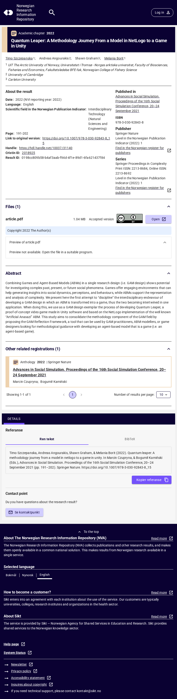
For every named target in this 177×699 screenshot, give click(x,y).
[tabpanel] (88, 460)
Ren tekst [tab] (47, 439)
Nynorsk (28, 575)
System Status (15, 653)
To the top (91, 532)
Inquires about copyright (29, 684)
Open (156, 219)
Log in (159, 12)
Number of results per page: (134, 394)
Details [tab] (14, 419)
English (45, 574)
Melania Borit (114, 58)
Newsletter (19, 664)
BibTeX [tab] (130, 439)
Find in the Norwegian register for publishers (139, 150)
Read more (159, 538)
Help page (11, 644)
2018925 (28, 153)
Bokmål (11, 575)
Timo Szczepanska (19, 58)
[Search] (52, 12)
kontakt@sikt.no (89, 691)
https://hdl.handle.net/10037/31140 (45, 148)
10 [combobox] (161, 394)
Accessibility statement (28, 678)
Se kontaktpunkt (27, 512)
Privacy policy (21, 671)
